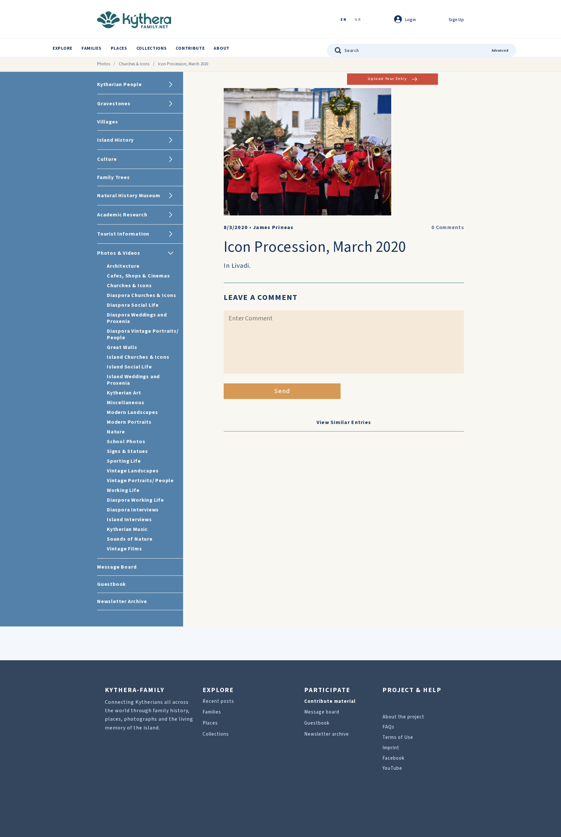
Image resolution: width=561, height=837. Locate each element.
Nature (116, 431)
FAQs (388, 727)
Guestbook (317, 723)
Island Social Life (129, 366)
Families (91, 48)
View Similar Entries (344, 422)
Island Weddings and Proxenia (133, 380)
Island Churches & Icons (138, 357)
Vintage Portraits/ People (140, 480)
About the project (403, 717)
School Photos (126, 441)
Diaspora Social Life (133, 305)
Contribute (190, 48)
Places (119, 48)
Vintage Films (124, 548)
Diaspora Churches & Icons (141, 295)
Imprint (390, 747)
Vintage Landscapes (132, 470)
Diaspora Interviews (133, 509)
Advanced (500, 50)
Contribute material (329, 701)
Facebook (393, 758)
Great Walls (122, 347)
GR (358, 20)
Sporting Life (124, 461)
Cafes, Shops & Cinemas (138, 275)
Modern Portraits (129, 422)
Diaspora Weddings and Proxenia (137, 318)
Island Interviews (129, 519)
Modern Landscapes (132, 412)
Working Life (123, 490)
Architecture (123, 266)
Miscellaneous (125, 402)
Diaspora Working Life (135, 500)
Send (282, 391)
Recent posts (218, 701)
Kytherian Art (124, 392)
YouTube (392, 768)
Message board (321, 712)
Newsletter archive (326, 734)
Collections (151, 48)
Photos (103, 64)
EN (343, 20)
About (222, 48)
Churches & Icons (134, 64)
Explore (62, 48)
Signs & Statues (127, 451)
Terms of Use (397, 737)
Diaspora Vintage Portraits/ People (143, 334)
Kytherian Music (127, 529)
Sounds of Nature (130, 539)
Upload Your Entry (387, 79)
